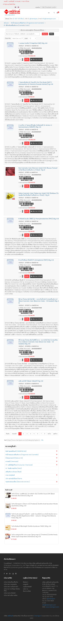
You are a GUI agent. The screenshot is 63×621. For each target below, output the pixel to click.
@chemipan (33, 19)
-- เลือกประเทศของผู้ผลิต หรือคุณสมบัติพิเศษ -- (32, 30)
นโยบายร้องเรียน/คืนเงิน (11, 582)
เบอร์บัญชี (11, 1)
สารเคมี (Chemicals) (12, 461)
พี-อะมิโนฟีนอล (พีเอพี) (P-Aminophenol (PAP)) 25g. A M (36, 260)
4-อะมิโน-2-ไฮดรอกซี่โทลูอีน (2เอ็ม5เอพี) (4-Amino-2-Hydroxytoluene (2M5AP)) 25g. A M (35, 126)
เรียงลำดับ (8, 38)
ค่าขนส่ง (17, 1)
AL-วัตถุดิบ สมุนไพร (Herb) (14, 468)
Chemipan (37, 616)
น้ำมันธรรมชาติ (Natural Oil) (14, 458)
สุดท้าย (55, 434)
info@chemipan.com (49, 19)
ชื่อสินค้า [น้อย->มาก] (17, 38)
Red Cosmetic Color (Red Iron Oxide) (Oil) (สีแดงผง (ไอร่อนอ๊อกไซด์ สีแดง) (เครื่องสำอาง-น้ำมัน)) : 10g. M (38, 169)
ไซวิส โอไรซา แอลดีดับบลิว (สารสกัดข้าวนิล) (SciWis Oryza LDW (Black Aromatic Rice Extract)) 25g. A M (33, 495)
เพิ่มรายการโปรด (37, 59)
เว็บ (42, 440)
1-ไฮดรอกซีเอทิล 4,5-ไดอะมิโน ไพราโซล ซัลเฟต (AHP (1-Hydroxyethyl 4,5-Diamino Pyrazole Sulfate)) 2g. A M (36, 83)
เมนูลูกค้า (25, 584)
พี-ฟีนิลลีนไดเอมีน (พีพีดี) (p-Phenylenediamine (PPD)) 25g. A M (39, 219)
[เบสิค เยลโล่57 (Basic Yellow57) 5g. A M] (10, 383)
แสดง (26, 38)
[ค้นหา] (54, 13)
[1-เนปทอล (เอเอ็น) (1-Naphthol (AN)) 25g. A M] (10, 45)
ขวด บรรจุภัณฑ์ (10, 475)
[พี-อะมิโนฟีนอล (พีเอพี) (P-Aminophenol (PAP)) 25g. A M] (10, 262)
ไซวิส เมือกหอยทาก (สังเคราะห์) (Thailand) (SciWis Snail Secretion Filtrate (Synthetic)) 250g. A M (34, 505)
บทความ (25, 589)
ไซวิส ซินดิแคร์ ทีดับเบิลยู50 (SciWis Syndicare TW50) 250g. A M (31, 526)
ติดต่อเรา (25, 582)
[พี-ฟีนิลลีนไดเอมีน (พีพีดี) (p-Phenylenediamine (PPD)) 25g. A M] (10, 221)
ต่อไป (49, 434)
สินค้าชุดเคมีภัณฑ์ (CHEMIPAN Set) (16, 451)
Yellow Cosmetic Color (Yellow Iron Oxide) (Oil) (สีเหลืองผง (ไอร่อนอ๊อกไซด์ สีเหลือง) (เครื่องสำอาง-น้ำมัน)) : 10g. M (38, 194)
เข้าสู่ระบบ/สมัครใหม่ (9, 4)
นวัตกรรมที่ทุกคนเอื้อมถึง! (10, 15)
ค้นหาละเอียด (27, 591)
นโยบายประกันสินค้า (10, 593)
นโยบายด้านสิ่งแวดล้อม (10, 595)
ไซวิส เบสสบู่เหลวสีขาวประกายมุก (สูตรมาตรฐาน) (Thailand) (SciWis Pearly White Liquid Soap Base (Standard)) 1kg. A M (34, 535)
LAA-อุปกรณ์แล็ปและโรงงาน (14, 478)
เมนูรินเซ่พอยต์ (27, 587)
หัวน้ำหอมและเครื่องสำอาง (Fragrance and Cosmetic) (22, 455)
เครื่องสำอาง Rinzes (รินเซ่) (14, 472)
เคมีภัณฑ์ (10, 616)
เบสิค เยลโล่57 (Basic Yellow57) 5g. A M (31, 381)
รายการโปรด (25, 1)
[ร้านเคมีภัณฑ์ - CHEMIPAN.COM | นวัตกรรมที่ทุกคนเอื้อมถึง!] (12, 12)
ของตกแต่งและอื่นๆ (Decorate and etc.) (18, 482)
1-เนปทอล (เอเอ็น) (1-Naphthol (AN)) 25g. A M (33, 43)
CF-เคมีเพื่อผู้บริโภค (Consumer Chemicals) (19, 465)
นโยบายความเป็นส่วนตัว (11, 587)
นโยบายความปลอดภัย (10, 584)
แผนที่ (5, 1)
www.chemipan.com (52, 607)
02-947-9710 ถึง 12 (18, 19)
